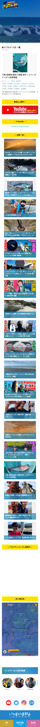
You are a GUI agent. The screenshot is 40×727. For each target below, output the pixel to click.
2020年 (10, 83)
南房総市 (18, 81)
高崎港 (24, 88)
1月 (5, 83)
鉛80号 (17, 88)
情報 (10, 86)
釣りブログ (23, 86)
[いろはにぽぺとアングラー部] (10, 5)
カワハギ (25, 83)
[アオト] (19, 682)
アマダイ (18, 83)
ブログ (32, 83)
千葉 (5, 86)
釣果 (5, 88)
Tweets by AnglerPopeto (20, 126)
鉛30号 (11, 88)
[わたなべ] (7, 682)
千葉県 (13, 81)
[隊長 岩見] (30, 682)
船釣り (16, 86)
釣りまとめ (32, 86)
